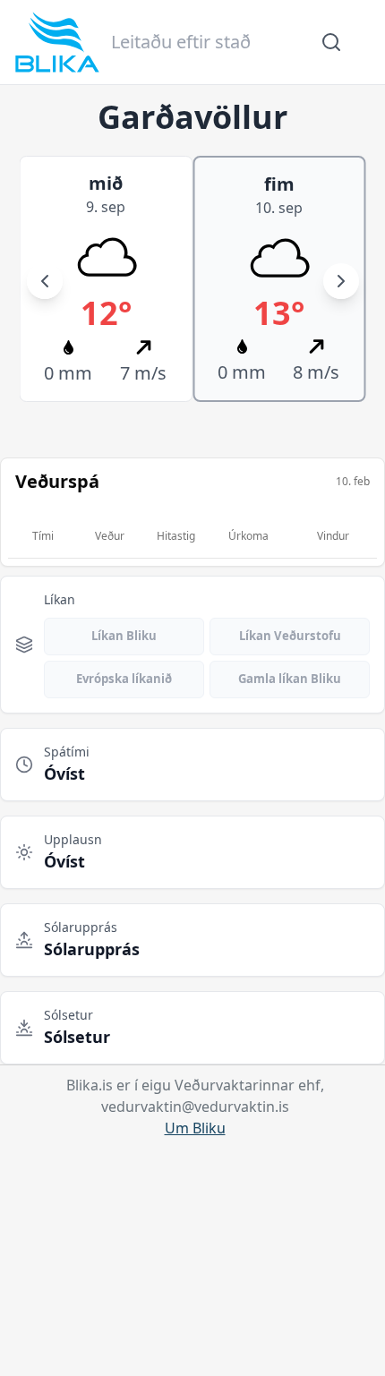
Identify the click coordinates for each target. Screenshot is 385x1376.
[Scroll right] (341, 281)
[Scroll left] (45, 281)
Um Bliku (195, 1128)
